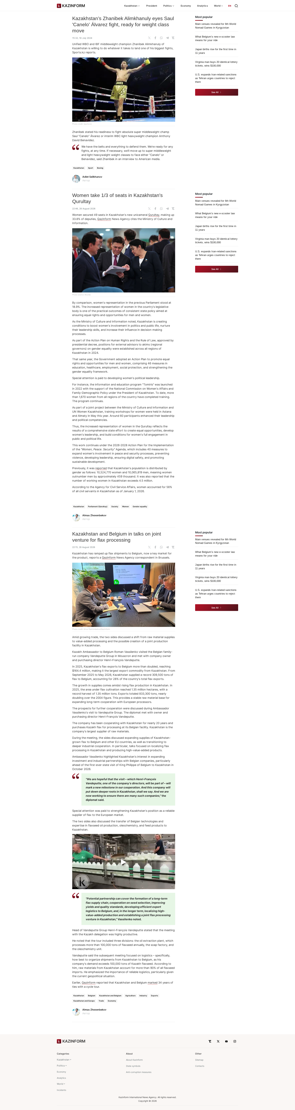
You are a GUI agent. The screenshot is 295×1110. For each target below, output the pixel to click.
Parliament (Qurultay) (97, 506)
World (60, 1083)
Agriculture (130, 995)
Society (114, 506)
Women (125, 506)
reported (101, 468)
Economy (186, 5)
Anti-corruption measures (138, 1072)
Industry (143, 995)
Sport (90, 168)
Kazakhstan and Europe (84, 1001)
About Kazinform (134, 1060)
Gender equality (140, 506)
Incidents (61, 1090)
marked (152, 982)
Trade (101, 1001)
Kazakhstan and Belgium (110, 995)
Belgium (91, 995)
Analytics (202, 5)
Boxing (100, 168)
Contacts (199, 1066)
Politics (61, 1065)
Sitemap (199, 1060)
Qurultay (153, 214)
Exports (154, 995)
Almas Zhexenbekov (94, 515)
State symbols (133, 1066)
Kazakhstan (78, 168)
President (151, 5)
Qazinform (104, 219)
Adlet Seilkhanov (92, 176)
